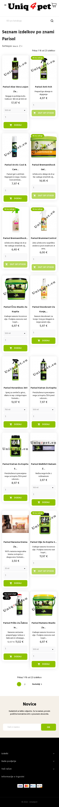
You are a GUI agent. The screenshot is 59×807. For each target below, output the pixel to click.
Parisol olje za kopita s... (43, 542)
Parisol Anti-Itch (43, 87)
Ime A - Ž (18, 46)
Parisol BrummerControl (43, 238)
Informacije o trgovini (12, 777)
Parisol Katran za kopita (43, 388)
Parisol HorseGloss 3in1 (15, 388)
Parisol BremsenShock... (15, 238)
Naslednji (37, 684)
